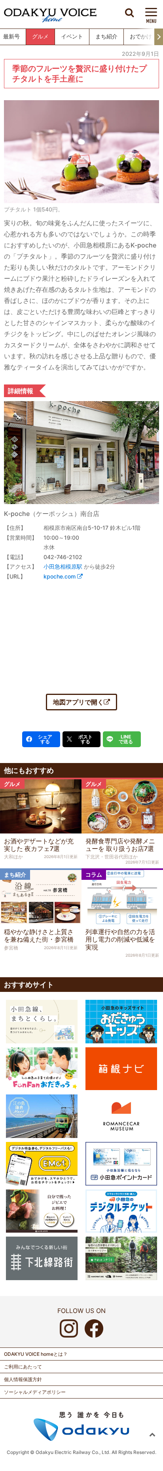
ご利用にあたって (23, 1367)
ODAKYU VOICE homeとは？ (36, 1354)
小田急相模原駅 (63, 566)
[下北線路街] (42, 1258)
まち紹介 (106, 37)
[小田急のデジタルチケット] (121, 1210)
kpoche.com (60, 576)
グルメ (40, 37)
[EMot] (42, 1163)
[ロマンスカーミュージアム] (121, 1115)
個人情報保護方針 (23, 1379)
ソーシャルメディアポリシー (35, 1392)
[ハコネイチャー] (121, 1258)
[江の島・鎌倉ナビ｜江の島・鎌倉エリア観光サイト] (42, 1115)
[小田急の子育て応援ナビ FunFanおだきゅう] (42, 1068)
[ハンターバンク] (42, 1210)
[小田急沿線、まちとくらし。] (42, 1021)
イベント (72, 37)
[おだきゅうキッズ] (121, 1021)
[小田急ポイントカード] (121, 1163)
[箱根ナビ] (121, 1068)
